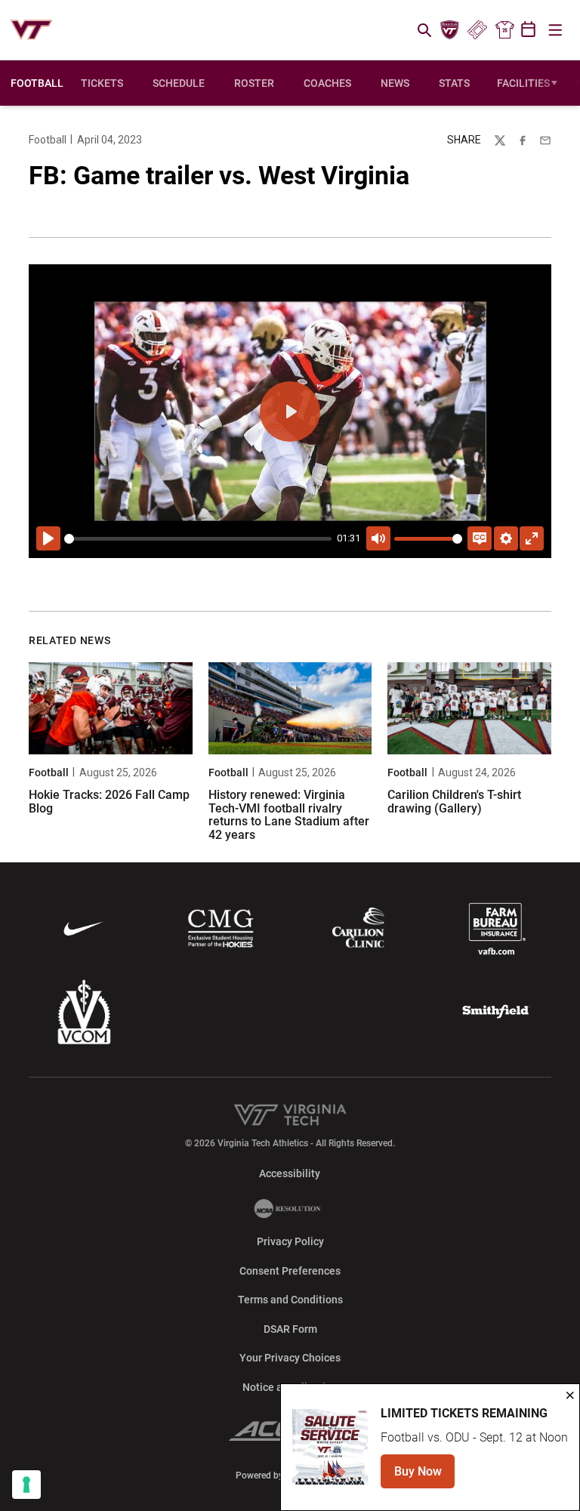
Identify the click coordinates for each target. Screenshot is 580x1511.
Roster (254, 83)
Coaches (327, 83)
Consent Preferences (290, 1271)
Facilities (523, 83)
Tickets (476, 30)
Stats (454, 83)
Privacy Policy (290, 1241)
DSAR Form (290, 1329)
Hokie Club (450, 30)
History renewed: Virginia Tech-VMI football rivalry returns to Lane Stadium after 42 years (288, 815)
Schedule (179, 83)
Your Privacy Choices (290, 1358)
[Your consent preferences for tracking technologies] (26, 1484)
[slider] (198, 539)
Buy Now (424, 1476)
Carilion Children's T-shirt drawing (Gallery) (454, 802)
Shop (504, 30)
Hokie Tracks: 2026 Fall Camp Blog (109, 802)
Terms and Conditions (290, 1300)
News (395, 83)
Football (47, 140)
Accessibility (289, 1173)
